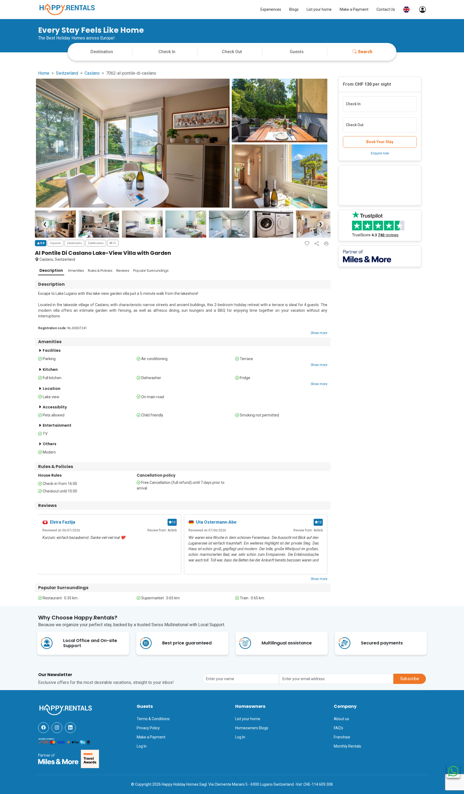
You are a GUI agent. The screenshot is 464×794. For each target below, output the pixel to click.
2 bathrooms (96, 243)
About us (341, 719)
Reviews (122, 270)
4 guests (55, 243)
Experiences (270, 9)
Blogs (294, 9)
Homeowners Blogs (251, 728)
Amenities (76, 270)
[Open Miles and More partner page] (58, 758)
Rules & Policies (100, 270)
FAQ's (338, 728)
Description (51, 270)
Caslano (92, 73)
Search (365, 51)
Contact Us (385, 9)
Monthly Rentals (347, 746)
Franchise (342, 737)
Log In (142, 746)
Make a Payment (354, 9)
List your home (319, 9)
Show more (319, 333)
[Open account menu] (420, 9)
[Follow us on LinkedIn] (70, 727)
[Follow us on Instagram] (57, 727)
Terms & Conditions (153, 719)
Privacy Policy (148, 728)
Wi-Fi (113, 243)
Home (43, 73)
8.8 (42, 243)
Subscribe (409, 678)
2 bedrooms (74, 243)
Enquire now (380, 153)
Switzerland (67, 73)
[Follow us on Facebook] (43, 727)
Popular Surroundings (151, 270)
